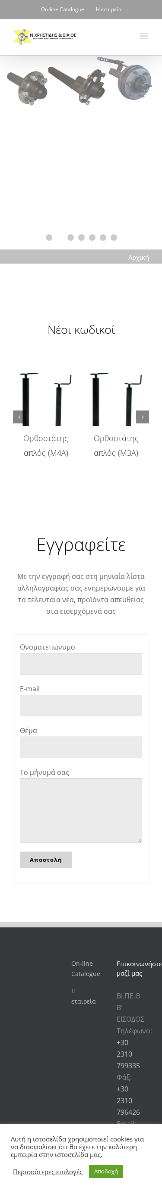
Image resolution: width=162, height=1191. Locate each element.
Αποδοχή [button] (106, 1171)
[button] (19, 416)
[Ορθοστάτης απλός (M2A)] (98, 377)
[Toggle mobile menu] (144, 35)
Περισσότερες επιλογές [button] (48, 1171)
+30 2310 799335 (128, 1054)
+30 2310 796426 (128, 1100)
